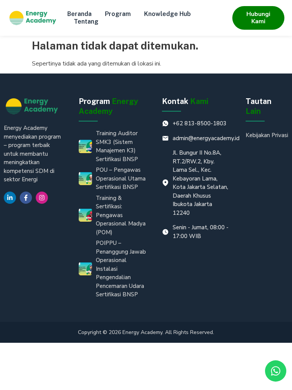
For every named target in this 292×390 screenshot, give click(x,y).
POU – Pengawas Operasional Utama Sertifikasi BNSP (121, 178)
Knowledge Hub (167, 14)
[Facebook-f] (26, 198)
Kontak (185, 101)
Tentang (86, 21)
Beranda (79, 14)
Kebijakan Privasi (267, 135)
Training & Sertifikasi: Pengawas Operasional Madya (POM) (121, 215)
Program (118, 14)
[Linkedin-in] (10, 198)
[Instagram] (42, 198)
